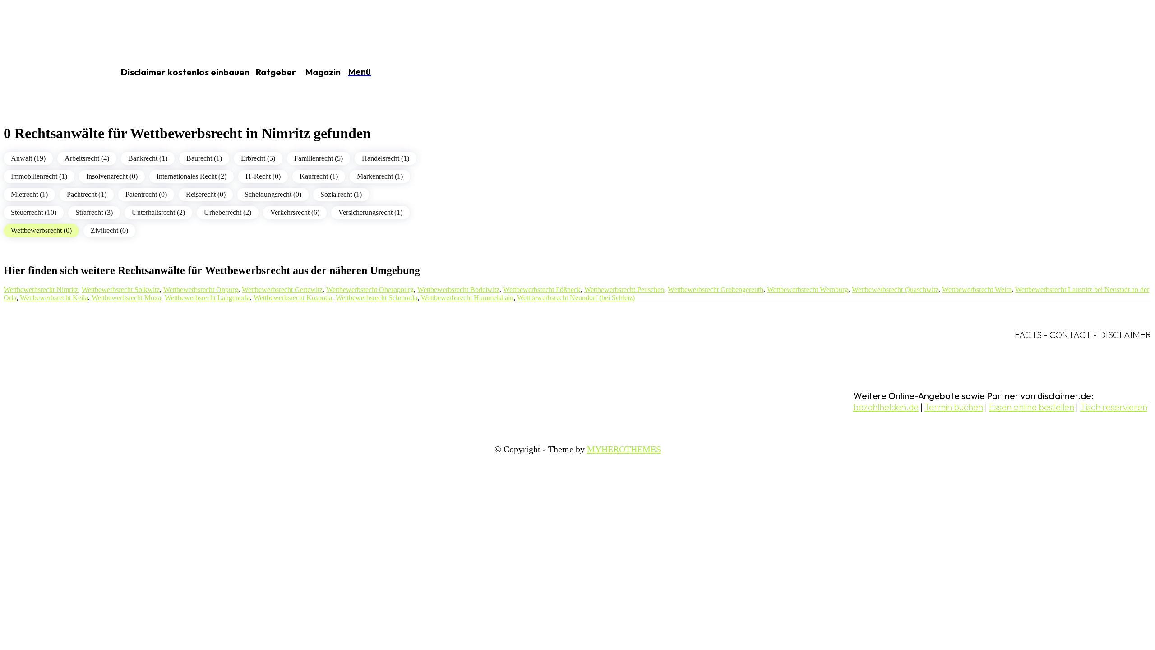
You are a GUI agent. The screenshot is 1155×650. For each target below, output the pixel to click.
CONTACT (1070, 334)
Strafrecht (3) (94, 212)
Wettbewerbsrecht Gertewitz (282, 289)
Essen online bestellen (1031, 407)
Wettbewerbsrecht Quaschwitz (895, 289)
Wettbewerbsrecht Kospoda (293, 298)
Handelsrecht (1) (385, 158)
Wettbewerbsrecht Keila (54, 298)
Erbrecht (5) (258, 158)
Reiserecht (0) (206, 194)
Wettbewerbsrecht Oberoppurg (370, 289)
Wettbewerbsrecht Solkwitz (121, 289)
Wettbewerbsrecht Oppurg (200, 289)
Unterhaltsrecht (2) (158, 212)
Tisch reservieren (1113, 407)
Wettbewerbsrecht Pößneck (542, 289)
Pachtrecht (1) (86, 194)
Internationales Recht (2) (191, 176)
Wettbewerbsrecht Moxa (126, 298)
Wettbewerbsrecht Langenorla (207, 298)
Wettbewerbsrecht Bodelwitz (458, 289)
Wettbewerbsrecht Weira (977, 289)
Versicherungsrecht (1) (370, 212)
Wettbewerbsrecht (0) (41, 230)
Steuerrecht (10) (33, 212)
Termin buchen (953, 407)
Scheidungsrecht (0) (273, 194)
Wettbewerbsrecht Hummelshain (467, 298)
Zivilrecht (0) (109, 230)
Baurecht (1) (204, 158)
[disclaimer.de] (49, 73)
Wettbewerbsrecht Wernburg (807, 289)
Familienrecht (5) (318, 158)
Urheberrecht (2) (227, 212)
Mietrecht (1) (29, 194)
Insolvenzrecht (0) (112, 176)
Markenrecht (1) (380, 176)
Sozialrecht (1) (341, 194)
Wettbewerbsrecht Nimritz (41, 289)
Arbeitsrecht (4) (87, 158)
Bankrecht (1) (147, 158)
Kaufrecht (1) (319, 176)
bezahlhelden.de (886, 407)
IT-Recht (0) (263, 176)
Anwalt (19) (28, 158)
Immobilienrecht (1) (39, 176)
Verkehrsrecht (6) (294, 212)
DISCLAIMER (1125, 334)
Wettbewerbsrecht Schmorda (376, 298)
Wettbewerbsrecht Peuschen (624, 289)
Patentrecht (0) (146, 194)
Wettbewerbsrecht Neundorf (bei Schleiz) (576, 298)
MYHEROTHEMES (624, 449)
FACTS (1028, 334)
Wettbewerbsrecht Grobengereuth (715, 289)
